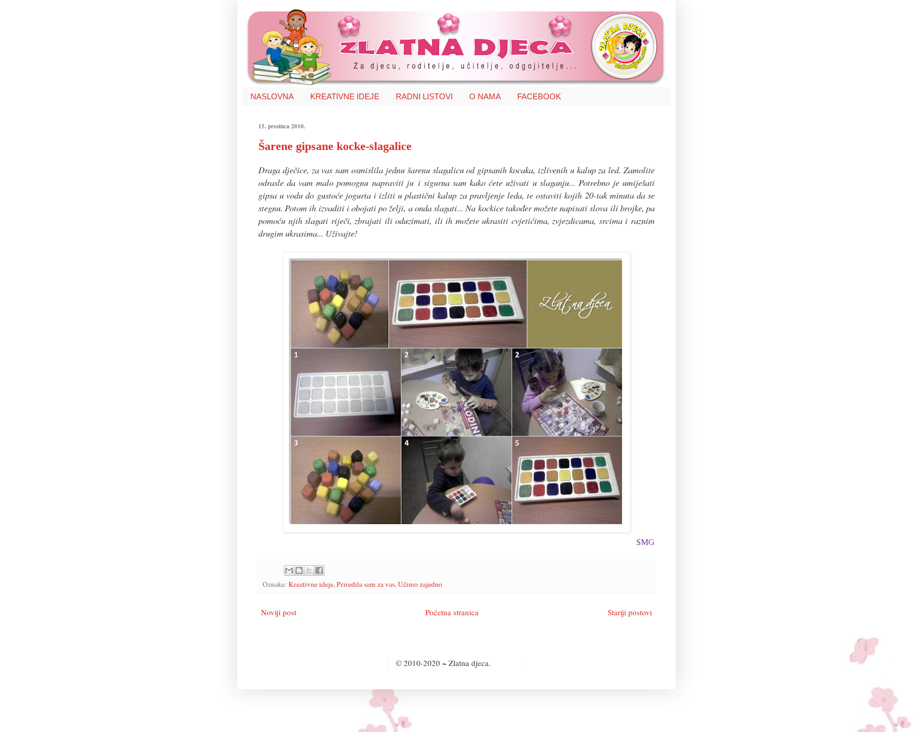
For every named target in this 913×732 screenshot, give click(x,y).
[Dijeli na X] (309, 570)
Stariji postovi (630, 612)
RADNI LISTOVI (424, 96)
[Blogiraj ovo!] (299, 570)
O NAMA (485, 96)
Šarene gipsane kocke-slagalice (335, 146)
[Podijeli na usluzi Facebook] (319, 570)
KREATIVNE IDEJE (344, 96)
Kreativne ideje (310, 584)
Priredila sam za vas (366, 584)
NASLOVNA (272, 96)
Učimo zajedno (420, 584)
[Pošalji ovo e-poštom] (289, 570)
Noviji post (278, 612)
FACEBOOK (539, 96)
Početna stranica (452, 612)
